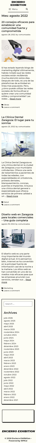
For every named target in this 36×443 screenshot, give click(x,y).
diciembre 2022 (11, 369)
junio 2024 (9, 338)
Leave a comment (12, 107)
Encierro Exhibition (18, 3)
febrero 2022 (10, 394)
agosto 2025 (9, 321)
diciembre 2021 (11, 400)
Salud (6, 202)
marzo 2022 (9, 392)
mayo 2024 (9, 341)
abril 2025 (8, 326)
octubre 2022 (10, 375)
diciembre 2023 (11, 346)
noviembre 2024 (11, 332)
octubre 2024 (10, 335)
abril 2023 (8, 358)
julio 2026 (8, 318)
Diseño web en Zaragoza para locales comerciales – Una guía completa (17, 217)
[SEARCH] (26, 9)
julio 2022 (8, 380)
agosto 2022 (9, 377)
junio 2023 (8, 352)
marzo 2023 (9, 360)
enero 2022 (9, 397)
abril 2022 (8, 389)
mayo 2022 (9, 386)
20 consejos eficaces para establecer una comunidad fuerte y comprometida (18, 27)
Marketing (8, 288)
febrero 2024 (10, 343)
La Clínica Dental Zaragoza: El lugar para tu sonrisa (18, 120)
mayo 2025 (9, 324)
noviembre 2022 (11, 372)
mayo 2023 (9, 355)
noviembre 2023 (11, 349)
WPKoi (24, 441)
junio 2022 (8, 383)
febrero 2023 (10, 363)
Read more (15, 99)
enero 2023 (9, 366)
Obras (6, 105)
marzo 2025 (9, 329)
